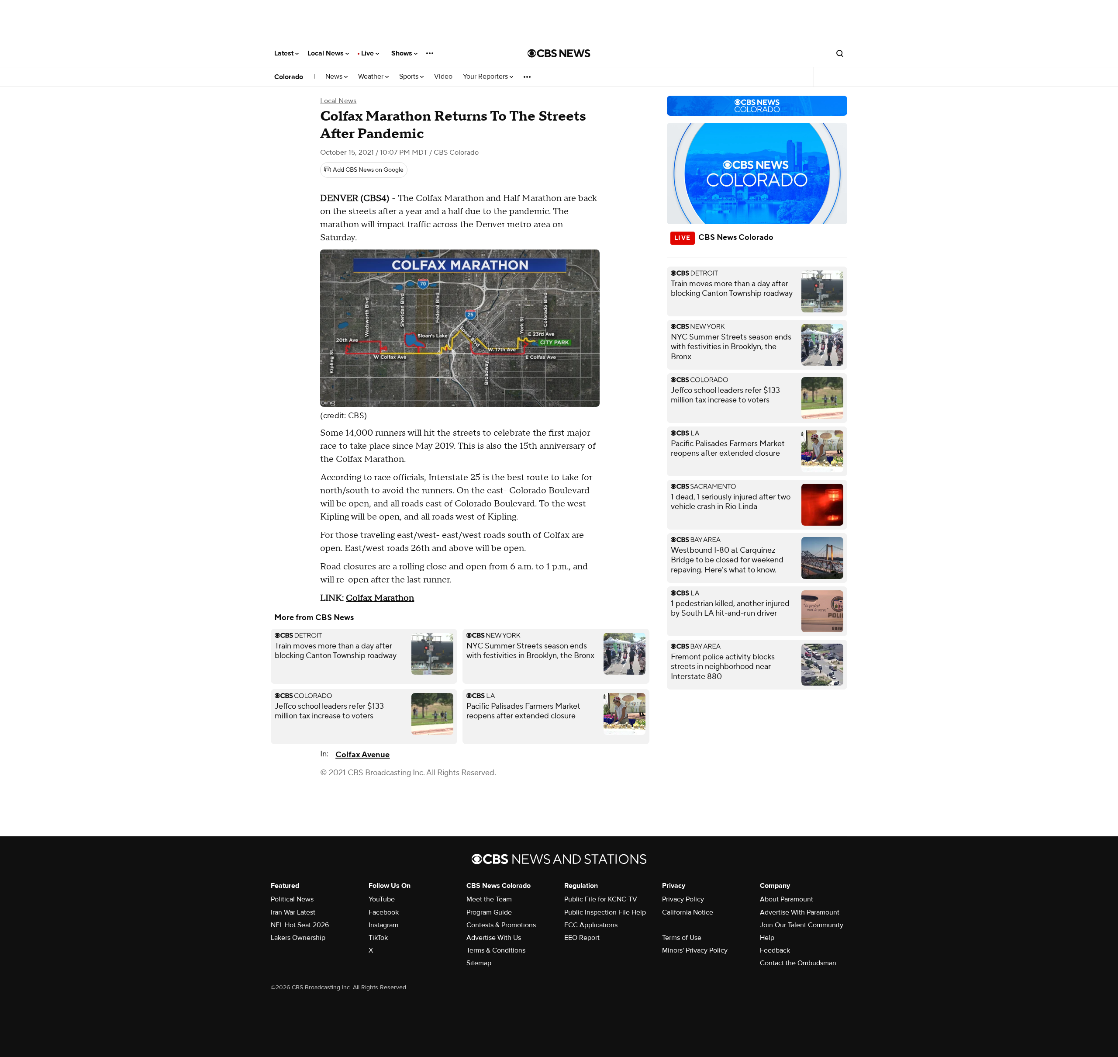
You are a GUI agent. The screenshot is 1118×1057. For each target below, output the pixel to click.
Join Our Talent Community (801, 925)
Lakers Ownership (298, 937)
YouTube (382, 899)
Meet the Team (489, 899)
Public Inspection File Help (605, 912)
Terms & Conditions (495, 950)
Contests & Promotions (501, 925)
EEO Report (582, 937)
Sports (409, 77)
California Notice (687, 912)
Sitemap (478, 963)
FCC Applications (591, 925)
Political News (292, 899)
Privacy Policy (683, 899)
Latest (284, 53)
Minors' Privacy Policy (695, 950)
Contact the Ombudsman (798, 963)
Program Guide (489, 912)
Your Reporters (486, 77)
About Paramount (786, 899)
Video (443, 77)
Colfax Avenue (362, 755)
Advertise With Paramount (799, 912)
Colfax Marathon (380, 598)
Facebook (384, 912)
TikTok (378, 937)
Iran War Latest (293, 912)
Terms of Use (681, 937)
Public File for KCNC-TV (600, 899)
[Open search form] (840, 53)
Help (767, 937)
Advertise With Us (493, 937)
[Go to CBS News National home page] (559, 53)
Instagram (383, 925)
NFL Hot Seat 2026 (300, 925)
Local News (326, 53)
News (334, 77)
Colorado (288, 77)
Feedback (775, 950)
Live (368, 53)
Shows (402, 53)
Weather (371, 77)
